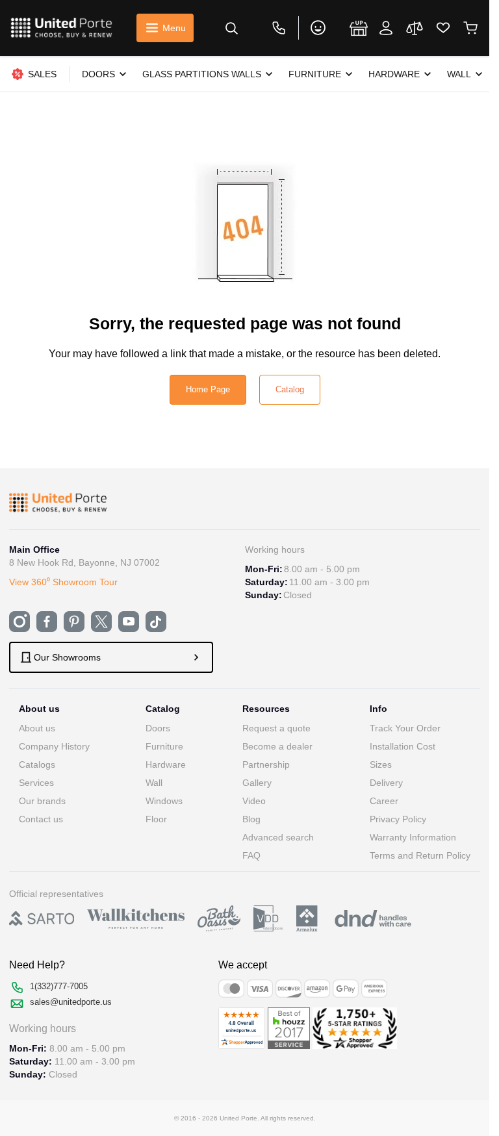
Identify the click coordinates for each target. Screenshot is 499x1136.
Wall (154, 782)
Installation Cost (402, 746)
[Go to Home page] (61, 28)
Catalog (289, 389)
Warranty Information (413, 837)
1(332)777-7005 (59, 986)
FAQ (251, 855)
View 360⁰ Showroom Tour (63, 582)
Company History (54, 746)
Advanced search (278, 837)
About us (37, 728)
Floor (156, 819)
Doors (158, 728)
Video (254, 801)
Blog (251, 819)
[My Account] (386, 28)
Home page (208, 389)
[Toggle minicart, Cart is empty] (470, 28)
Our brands (42, 801)
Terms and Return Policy (420, 855)
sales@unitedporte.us (71, 1002)
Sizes (381, 764)
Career (384, 801)
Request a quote (276, 728)
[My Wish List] (443, 28)
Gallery (257, 782)
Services (36, 782)
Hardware (166, 764)
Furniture (164, 746)
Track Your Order (405, 728)
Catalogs (37, 764)
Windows (164, 801)
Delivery (386, 782)
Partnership (266, 764)
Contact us (41, 819)
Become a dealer (277, 746)
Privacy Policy (398, 819)
